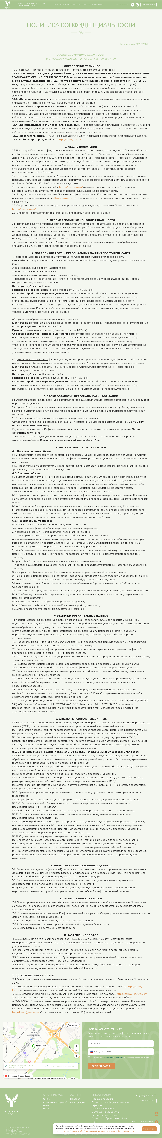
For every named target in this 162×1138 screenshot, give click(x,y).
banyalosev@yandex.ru (25, 1012)
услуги (63, 4)
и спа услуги (77, 1102)
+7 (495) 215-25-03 (122, 5)
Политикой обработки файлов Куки (85, 1131)
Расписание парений (81, 4)
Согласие (119, 1058)
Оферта (97, 1105)
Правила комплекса (103, 1108)
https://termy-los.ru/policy (131, 993)
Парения (75, 1099)
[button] (148, 5)
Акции (94, 4)
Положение (108, 1058)
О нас (46, 1099)
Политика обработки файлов (109, 1118)
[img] (137, 4)
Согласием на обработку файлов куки (117, 1131)
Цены (69, 4)
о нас (56, 4)
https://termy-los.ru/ (69, 139)
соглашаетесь (62, 1131)
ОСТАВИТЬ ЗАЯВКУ (101, 1066)
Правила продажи (102, 1099)
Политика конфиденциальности (111, 1102)
